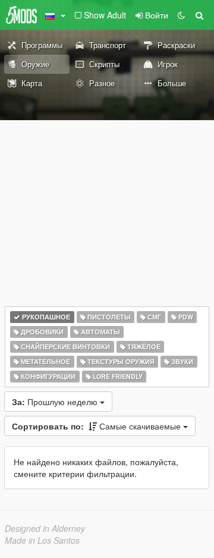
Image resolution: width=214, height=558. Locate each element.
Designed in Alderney (45, 528)
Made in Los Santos (42, 540)
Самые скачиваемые (97, 426)
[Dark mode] (181, 15)
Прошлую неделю (56, 401)
